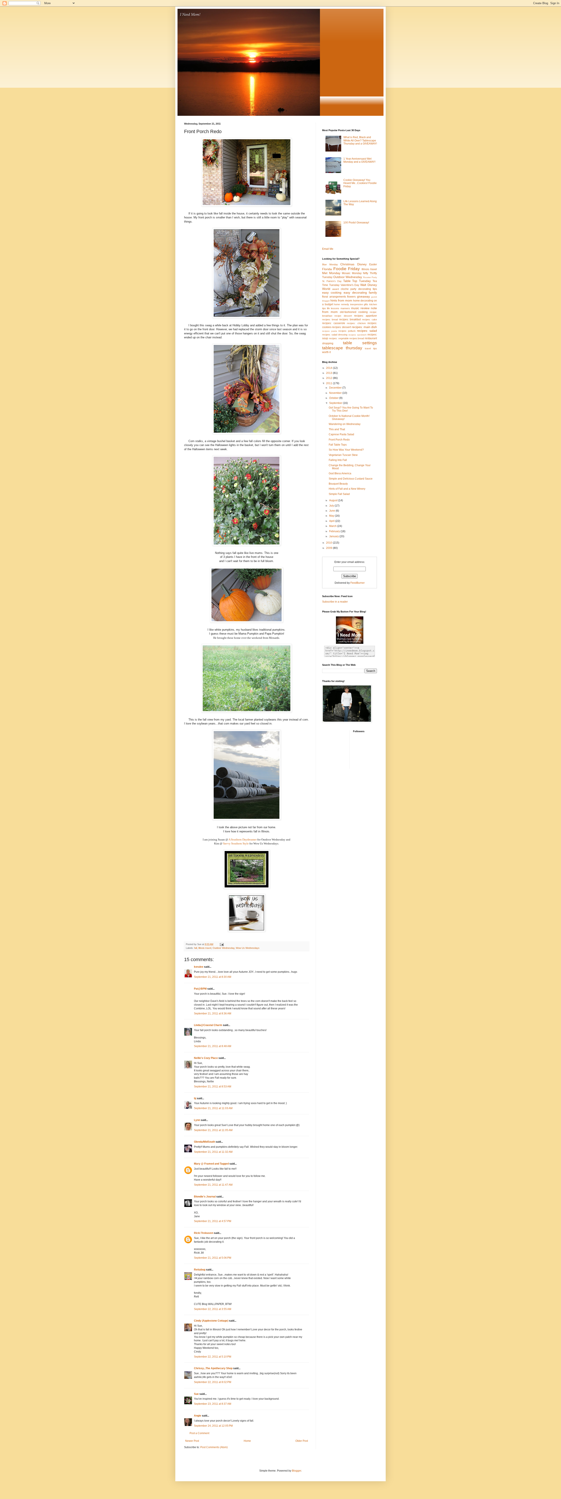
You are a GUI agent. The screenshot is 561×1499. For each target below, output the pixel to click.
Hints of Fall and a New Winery (347, 488)
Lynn (197, 1120)
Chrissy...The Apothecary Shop (213, 1368)
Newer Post (192, 1440)
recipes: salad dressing (334, 334)
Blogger (296, 1470)
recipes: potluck (347, 331)
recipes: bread (330, 319)
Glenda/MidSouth (204, 1141)
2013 (329, 373)
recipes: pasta (329, 331)
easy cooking (331, 292)
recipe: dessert (343, 315)
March (333, 526)
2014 (329, 367)
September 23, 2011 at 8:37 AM (212, 1403)
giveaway (363, 296)
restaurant (371, 338)
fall (195, 948)
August (333, 500)
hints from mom (341, 300)
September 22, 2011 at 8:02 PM (212, 1382)
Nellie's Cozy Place (206, 1058)
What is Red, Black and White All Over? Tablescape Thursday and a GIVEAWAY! (360, 140)
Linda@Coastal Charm (208, 1025)
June (332, 510)
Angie (197, 1415)
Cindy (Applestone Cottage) (211, 1320)
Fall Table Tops (338, 444)
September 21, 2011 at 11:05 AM (213, 1130)
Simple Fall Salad (339, 494)
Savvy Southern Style (235, 843)
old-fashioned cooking (354, 312)
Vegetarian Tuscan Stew (343, 455)
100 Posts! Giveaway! (356, 222)
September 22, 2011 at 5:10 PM (212, 1356)
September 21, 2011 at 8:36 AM (212, 1013)
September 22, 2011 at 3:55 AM (212, 1309)
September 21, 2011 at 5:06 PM (212, 1257)
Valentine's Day (350, 285)
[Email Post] (221, 944)
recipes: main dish (364, 327)
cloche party (348, 289)
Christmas (347, 264)
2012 (329, 378)
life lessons (333, 308)
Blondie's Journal (205, 1196)
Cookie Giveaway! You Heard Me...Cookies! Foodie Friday (360, 183)
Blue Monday (330, 264)
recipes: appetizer (365, 315)
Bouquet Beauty (338, 483)
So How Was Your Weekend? (346, 449)
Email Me (327, 248)
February (335, 531)
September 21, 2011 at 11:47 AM (213, 1184)
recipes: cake (369, 319)
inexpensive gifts (359, 304)
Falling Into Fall (338, 460)
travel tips (371, 348)
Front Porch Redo (339, 439)
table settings (360, 343)
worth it (326, 352)
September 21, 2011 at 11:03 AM (213, 1108)
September (336, 403)
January (334, 536)
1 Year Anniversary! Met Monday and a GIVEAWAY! (359, 160)
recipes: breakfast (350, 319)
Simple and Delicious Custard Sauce (351, 478)
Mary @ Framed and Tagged (211, 1163)
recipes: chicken (356, 323)
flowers (351, 296)
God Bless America (340, 473)
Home (247, 1440)
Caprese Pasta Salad (341, 434)
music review (360, 308)
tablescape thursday (342, 348)
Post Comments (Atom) (214, 1447)
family (373, 292)
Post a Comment (199, 1433)
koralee (198, 966)
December (335, 387)
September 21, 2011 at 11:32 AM (213, 1151)
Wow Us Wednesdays (247, 948)
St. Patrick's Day (332, 281)
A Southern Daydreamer (243, 839)
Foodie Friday (346, 268)
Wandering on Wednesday (344, 424)
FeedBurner (357, 582)
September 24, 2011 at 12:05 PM (213, 1425)
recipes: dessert (341, 327)
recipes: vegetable (339, 338)
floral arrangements (334, 296)
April (332, 521)
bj (195, 1098)
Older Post (301, 1440)
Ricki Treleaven (203, 1233)
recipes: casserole (333, 323)
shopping (327, 343)
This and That (337, 429)
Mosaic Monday (352, 273)
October (334, 398)
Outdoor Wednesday (223, 948)
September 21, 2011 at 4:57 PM (212, 1221)
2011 (329, 383)
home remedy (341, 304)
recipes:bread (356, 338)
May (332, 515)
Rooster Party (370, 277)
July (332, 505)
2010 (329, 542)
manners (345, 308)
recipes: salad (367, 330)
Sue (196, 1393)
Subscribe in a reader (335, 601)
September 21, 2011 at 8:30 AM (212, 976)
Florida (327, 269)
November (335, 392)
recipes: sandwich (357, 335)
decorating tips (367, 289)
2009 (329, 548)
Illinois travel (204, 948)
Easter (373, 264)
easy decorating (355, 292)
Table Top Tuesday (357, 281)
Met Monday (331, 273)
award (335, 289)
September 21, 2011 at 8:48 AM (212, 1046)
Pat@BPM (200, 988)
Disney (362, 264)
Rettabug (199, 1269)
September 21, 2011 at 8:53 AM (212, 1086)
